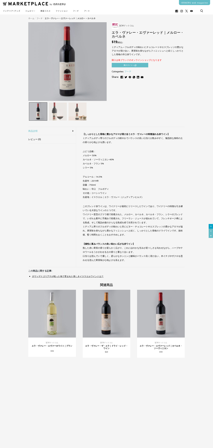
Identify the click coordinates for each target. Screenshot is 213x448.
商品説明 (33, 131)
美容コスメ (45, 11)
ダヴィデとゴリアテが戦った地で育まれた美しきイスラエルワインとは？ (68, 276)
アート (87, 11)
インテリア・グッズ (11, 11)
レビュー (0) (34, 139)
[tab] (52, 131)
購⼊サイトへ (129, 65)
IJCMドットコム (52, 342)
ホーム (31, 18)
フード (76, 11)
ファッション (62, 11)
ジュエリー (30, 11)
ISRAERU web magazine (194, 3)
